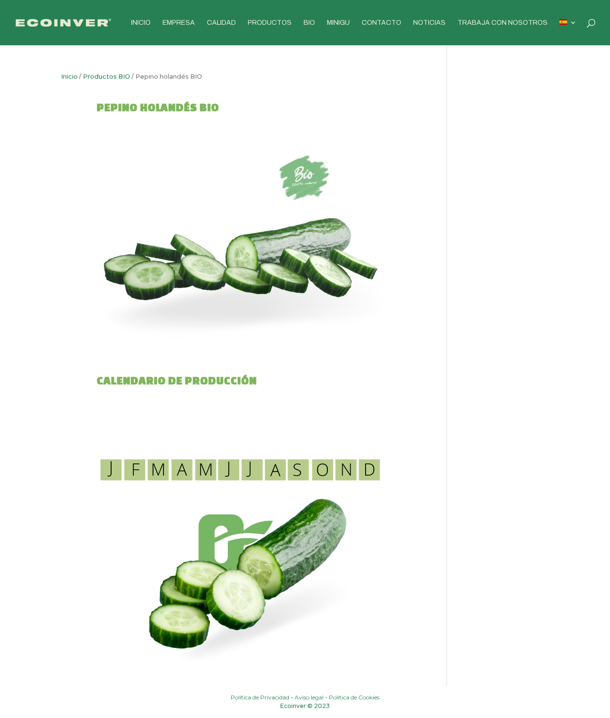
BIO (309, 23)
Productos (270, 23)
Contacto (381, 23)
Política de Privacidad (260, 697)
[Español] (568, 32)
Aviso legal (309, 697)
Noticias (429, 23)
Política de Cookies (354, 697)
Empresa (179, 23)
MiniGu (338, 23)
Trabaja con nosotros (503, 23)
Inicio (141, 23)
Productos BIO (106, 76)
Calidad (221, 23)
